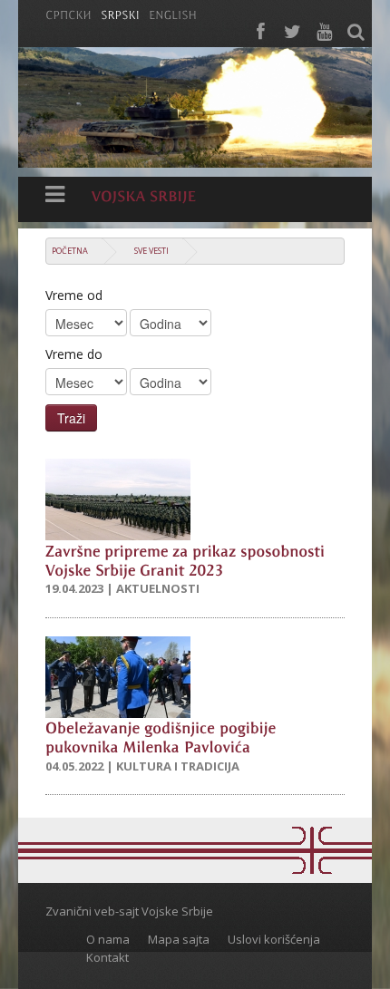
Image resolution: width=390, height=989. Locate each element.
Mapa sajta (179, 939)
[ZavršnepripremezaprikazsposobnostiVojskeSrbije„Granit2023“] (187, 558)
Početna (70, 251)
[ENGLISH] (173, 13)
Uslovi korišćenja (274, 939)
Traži (71, 418)
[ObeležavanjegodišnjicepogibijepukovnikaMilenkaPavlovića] (162, 736)
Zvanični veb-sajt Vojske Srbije (129, 911)
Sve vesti (151, 251)
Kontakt (107, 957)
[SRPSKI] (120, 13)
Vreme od (73, 295)
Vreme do (73, 354)
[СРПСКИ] (68, 13)
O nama (108, 939)
